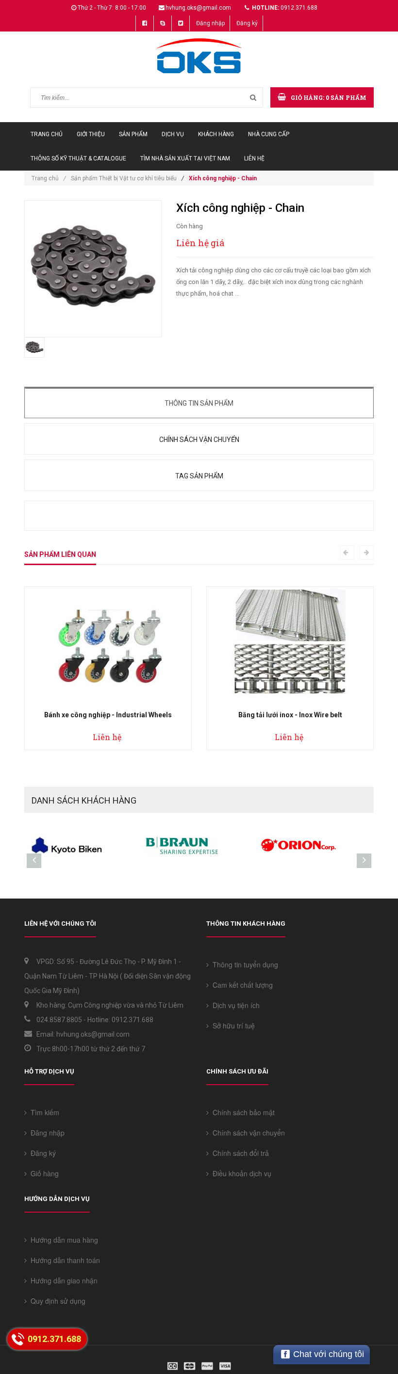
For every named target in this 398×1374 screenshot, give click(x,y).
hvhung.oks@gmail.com (198, 7)
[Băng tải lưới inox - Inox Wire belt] (290, 644)
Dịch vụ (173, 134)
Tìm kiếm (43, 1112)
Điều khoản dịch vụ (240, 1173)
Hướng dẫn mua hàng (62, 1240)
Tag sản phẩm (199, 476)
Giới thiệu (91, 134)
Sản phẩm (133, 134)
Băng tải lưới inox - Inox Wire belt (290, 715)
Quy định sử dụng (56, 1301)
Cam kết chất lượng (241, 985)
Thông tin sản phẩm (199, 403)
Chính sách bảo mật (242, 1112)
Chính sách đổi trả (239, 1153)
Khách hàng (216, 134)
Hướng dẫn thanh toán (63, 1260)
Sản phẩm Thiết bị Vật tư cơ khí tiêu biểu (124, 178)
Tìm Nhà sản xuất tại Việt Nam (185, 158)
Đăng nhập (210, 23)
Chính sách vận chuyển (199, 439)
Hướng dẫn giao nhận (62, 1280)
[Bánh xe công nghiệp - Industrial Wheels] (108, 644)
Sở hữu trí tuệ (232, 1025)
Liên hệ (254, 158)
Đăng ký (247, 23)
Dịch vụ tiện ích (234, 1005)
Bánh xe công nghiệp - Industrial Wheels (108, 715)
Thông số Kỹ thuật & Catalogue (78, 158)
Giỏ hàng (43, 1173)
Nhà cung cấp (268, 134)
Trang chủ (47, 134)
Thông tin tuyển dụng (243, 964)
